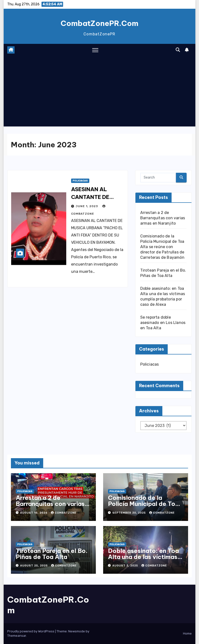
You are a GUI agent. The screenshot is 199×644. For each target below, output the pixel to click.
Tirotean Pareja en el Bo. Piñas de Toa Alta (52, 553)
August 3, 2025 (125, 565)
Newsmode (76, 631)
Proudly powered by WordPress (31, 631)
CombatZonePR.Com (99, 23)
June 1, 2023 (87, 206)
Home (187, 633)
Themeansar (16, 635)
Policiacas (80, 180)
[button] (178, 50)
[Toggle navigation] (95, 50)
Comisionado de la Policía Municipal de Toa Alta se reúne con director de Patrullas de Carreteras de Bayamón (162, 247)
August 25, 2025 (34, 565)
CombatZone (65, 512)
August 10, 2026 (34, 512)
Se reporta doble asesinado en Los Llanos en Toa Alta (163, 322)
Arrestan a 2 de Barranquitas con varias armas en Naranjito (162, 218)
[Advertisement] (99, 92)
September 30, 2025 (129, 512)
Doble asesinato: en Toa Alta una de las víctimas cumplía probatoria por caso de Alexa (143, 560)
